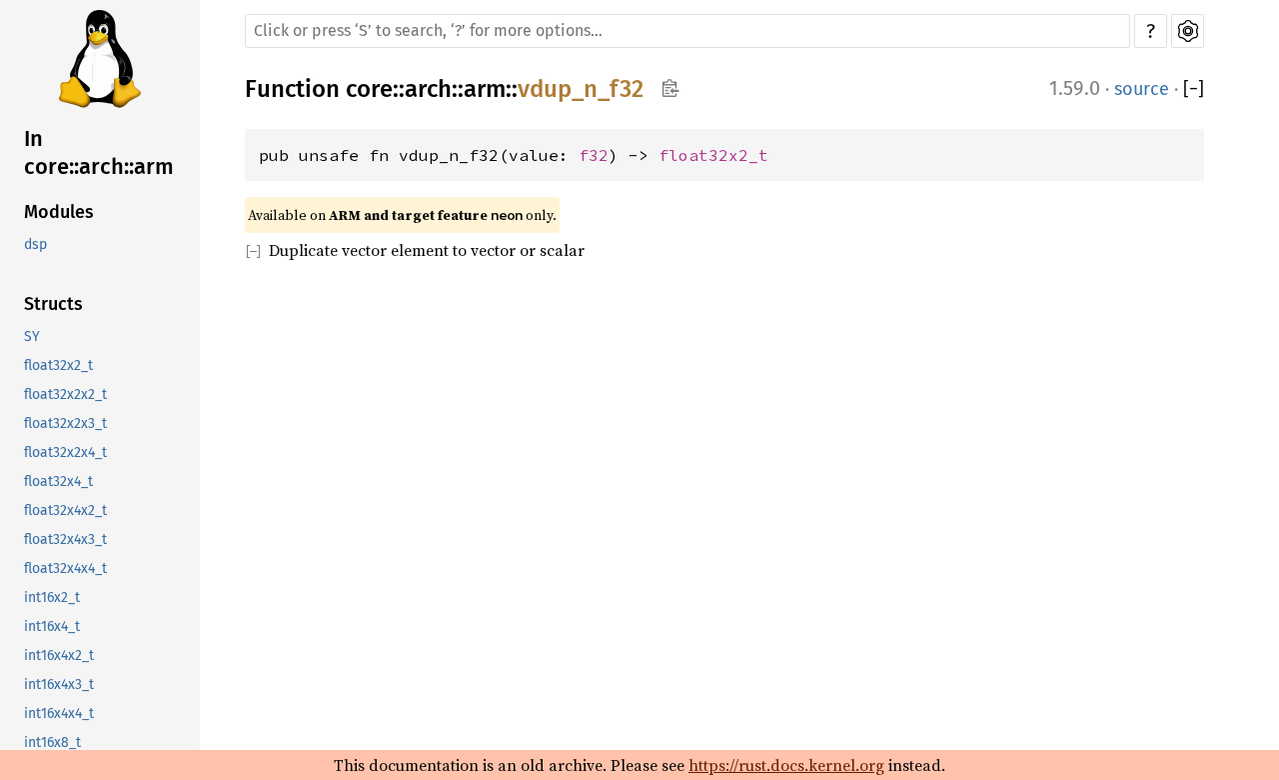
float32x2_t (58, 365)
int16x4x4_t (59, 713)
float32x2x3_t (65, 423)
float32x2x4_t (65, 452)
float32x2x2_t (65, 394)
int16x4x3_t (59, 684)
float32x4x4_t (65, 568)
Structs (53, 304)
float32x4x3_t (65, 539)
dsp (35, 244)
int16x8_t (52, 742)
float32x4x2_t (65, 510)
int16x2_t (52, 597)
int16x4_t (52, 626)
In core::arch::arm (99, 152)
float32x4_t (58, 481)
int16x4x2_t (59, 655)
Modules (59, 212)
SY (32, 336)
